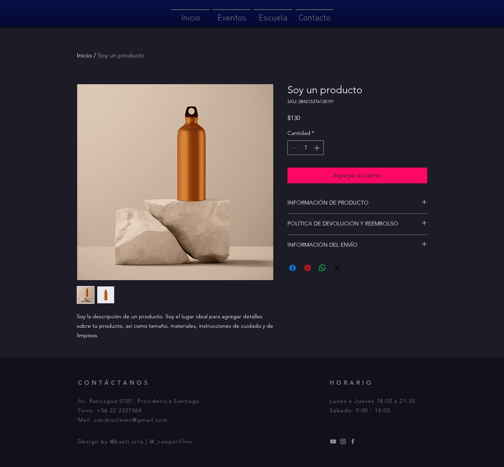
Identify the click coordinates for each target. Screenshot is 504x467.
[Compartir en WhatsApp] (322, 268)
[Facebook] (352, 441)
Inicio (84, 55)
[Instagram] (342, 441)
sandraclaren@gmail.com (131, 419)
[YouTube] (333, 441)
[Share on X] (337, 268)
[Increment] (317, 148)
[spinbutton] (305, 148)
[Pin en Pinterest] (307, 268)
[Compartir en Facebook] (292, 268)
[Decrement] (293, 148)
